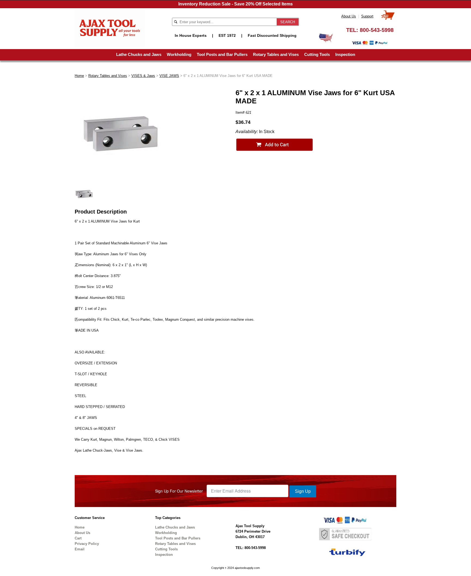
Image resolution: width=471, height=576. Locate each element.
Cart (78, 538)
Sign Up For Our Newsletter (179, 491)
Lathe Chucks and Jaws (138, 54)
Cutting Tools (317, 54)
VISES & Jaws (143, 76)
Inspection (345, 54)
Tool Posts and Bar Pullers (222, 54)
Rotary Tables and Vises (276, 54)
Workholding (179, 54)
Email (79, 549)
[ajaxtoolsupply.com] (110, 27)
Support (367, 16)
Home (79, 76)
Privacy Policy (87, 544)
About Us (348, 16)
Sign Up (303, 491)
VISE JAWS (169, 76)
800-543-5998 (377, 30)
